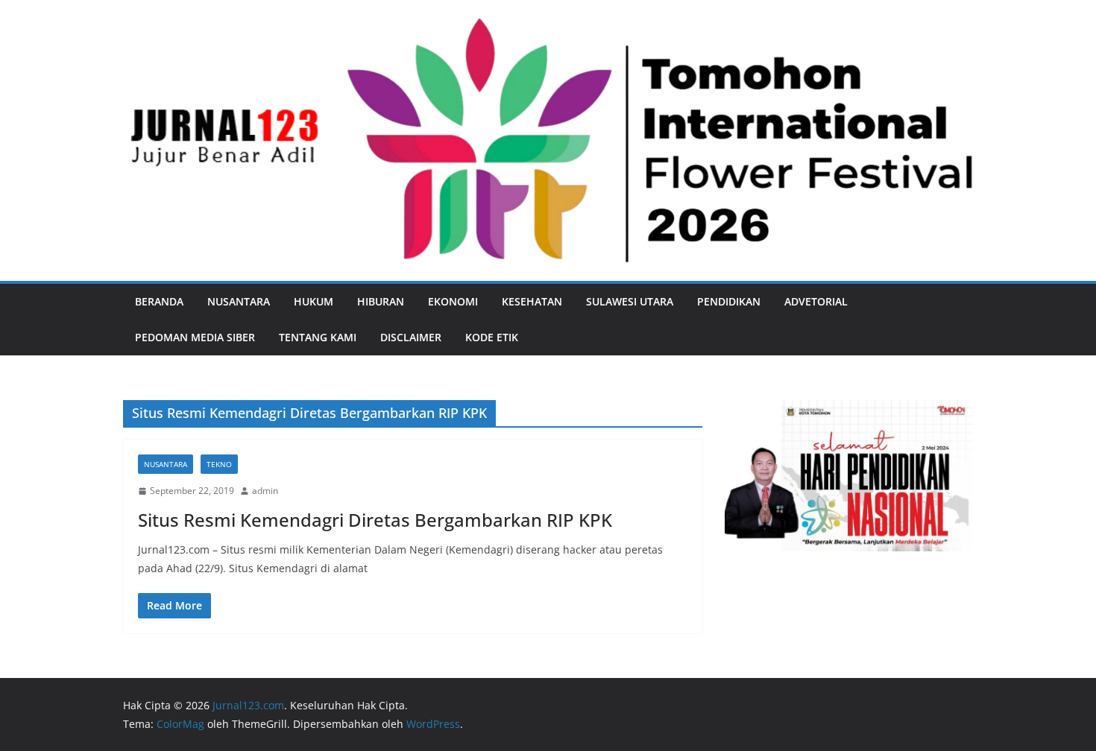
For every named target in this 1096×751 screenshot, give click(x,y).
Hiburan (380, 301)
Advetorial (816, 301)
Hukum (313, 301)
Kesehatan (532, 301)
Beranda (159, 301)
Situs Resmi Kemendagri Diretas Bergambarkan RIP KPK (375, 519)
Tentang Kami (317, 337)
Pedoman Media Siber (195, 337)
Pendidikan (728, 301)
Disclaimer (410, 337)
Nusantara (238, 301)
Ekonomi (453, 301)
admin (265, 490)
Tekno (219, 464)
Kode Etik (491, 337)
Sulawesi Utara (629, 301)
